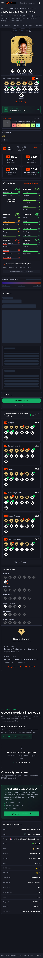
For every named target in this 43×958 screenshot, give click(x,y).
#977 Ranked (11, 175)
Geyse (21, 8)
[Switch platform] (5, 140)
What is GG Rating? (22, 148)
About (39, 955)
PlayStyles (27, 26)
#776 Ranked (31, 162)
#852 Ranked (31, 175)
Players (13, 8)
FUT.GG (4, 8)
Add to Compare (23, 406)
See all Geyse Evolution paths (15, 737)
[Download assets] (29, 30)
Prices (16, 26)
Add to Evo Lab (23, 401)
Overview (6, 26)
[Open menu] (2, 3)
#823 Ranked (11, 162)
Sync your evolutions (21, 814)
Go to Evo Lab (21, 762)
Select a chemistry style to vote (21, 272)
